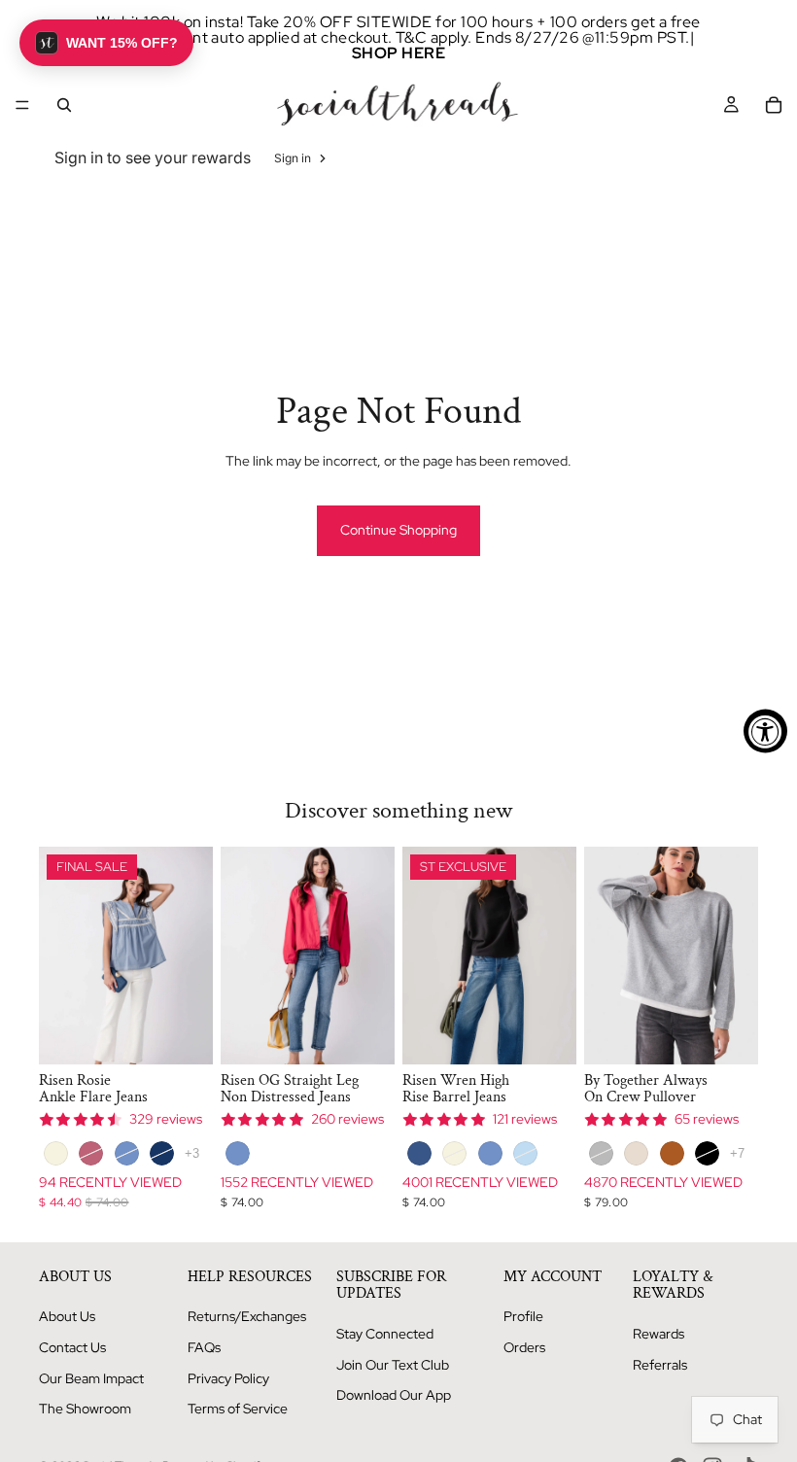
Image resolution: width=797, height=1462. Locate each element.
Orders (524, 1347)
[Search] (64, 105)
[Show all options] (192, 1153)
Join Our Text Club (392, 1365)
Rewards (658, 1333)
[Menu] (22, 105)
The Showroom (85, 1408)
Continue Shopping (398, 530)
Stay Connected (384, 1333)
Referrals (660, 1365)
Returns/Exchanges (247, 1316)
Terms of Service (238, 1408)
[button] (106, 42)
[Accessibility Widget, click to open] (765, 731)
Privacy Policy (228, 1378)
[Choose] (182, 1034)
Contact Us (72, 1347)
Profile (523, 1316)
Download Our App (393, 1395)
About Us (67, 1316)
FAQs (204, 1347)
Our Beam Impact (91, 1378)
